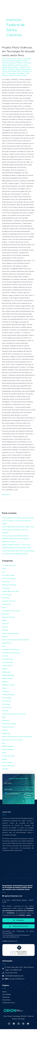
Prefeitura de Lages (9, 723)
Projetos (5, 730)
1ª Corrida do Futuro (9, 565)
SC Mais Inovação (8, 756)
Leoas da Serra (7, 665)
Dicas (4, 61)
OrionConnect (7, 707)
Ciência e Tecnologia (24, 58)
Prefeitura (11, 69)
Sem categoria (7, 762)
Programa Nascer (8, 727)
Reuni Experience (8, 749)
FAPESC (19, 63)
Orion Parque (6, 701)
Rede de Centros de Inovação (12, 740)
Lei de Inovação (7, 662)
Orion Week (6, 704)
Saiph (4, 752)
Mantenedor (6, 67)
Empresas (10, 61)
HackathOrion (7, 643)
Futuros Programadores (10, 633)
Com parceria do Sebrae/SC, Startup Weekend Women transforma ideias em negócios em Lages (16, 538)
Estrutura (5, 63)
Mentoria (14, 67)
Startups (5, 769)
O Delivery (22, 67)
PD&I (4, 717)
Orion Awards (6, 698)
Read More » (6, 494)
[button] (29, 3)
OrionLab (5, 710)
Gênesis (5, 636)
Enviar (29, 795)
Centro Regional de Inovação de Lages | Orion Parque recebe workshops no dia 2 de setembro (18, 529)
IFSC (28, 73)
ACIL (3, 572)
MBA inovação (7, 678)
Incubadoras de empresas (11, 652)
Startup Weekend (8, 765)
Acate (4, 568)
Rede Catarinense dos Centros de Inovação (17, 736)
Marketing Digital (8, 675)
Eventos (12, 63)
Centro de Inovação (9, 58)
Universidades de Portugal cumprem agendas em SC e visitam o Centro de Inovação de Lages (18, 520)
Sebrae (4, 759)
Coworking (5, 597)
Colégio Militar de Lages (10, 591)
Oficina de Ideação (8, 694)
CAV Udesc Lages (8, 575)
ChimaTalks (6, 581)
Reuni (19, 71)
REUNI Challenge (8, 746)
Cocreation (6, 588)
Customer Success (8, 601)
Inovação (24, 65)
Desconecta (6, 604)
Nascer (4, 688)
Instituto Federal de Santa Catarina (14, 75)
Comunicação (6, 594)
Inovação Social (7, 659)
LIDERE (4, 669)
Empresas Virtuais (21, 61)
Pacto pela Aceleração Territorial (13, 714)
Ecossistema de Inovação (11, 610)
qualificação (6, 733)
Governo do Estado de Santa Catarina (15, 639)
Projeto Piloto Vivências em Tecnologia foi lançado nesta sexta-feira (18, 51)
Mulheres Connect (8, 685)
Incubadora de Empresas (10, 649)
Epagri (4, 620)
